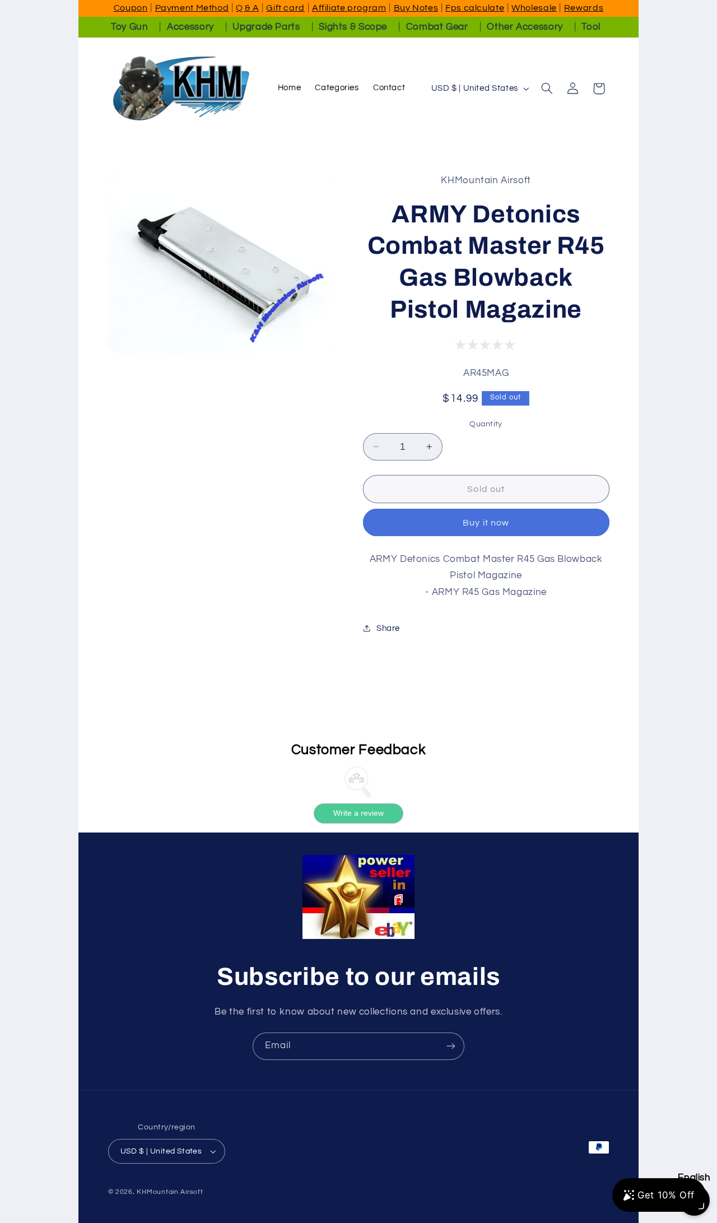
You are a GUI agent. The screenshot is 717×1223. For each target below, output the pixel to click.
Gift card (285, 7)
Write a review (358, 813)
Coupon (131, 7)
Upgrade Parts (266, 27)
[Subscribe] (451, 1046)
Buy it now (486, 522)
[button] (547, 88)
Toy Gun (129, 27)
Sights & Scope (353, 27)
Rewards (583, 7)
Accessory (190, 27)
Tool (590, 27)
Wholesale (534, 7)
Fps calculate (474, 7)
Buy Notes (416, 7)
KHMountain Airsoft (170, 1192)
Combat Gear (437, 27)
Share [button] (388, 628)
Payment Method (192, 7)
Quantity (485, 423)
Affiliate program (349, 7)
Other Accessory (524, 27)
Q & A (247, 7)
